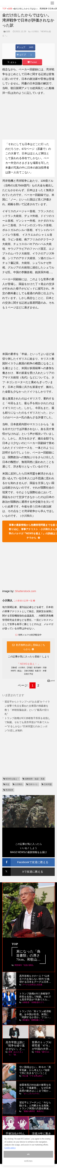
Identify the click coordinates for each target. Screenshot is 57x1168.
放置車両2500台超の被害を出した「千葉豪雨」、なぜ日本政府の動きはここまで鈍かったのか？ (35, 1088)
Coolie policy (10, 1148)
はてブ (22, 55)
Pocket (33, 62)
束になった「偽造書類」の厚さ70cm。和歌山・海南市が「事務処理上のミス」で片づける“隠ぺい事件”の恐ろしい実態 (28, 955)
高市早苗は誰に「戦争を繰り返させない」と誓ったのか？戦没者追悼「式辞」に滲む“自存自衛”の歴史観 (15, 1046)
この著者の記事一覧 (23, 600)
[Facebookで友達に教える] (28, 859)
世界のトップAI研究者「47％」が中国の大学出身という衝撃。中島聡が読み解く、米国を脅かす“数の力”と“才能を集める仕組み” (41, 1046)
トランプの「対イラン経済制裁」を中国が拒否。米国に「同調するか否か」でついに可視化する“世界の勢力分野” (35, 1014)
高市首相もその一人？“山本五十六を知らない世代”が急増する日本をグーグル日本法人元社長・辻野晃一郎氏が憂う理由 (35, 979)
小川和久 (19, 784)
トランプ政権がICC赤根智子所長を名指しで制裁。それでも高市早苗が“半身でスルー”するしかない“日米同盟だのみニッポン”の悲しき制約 (35, 996)
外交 (7, 784)
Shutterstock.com (25, 591)
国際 (8, 31)
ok (28, 1154)
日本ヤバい (33, 784)
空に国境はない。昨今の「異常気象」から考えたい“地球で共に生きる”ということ (35, 1070)
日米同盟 (48, 784)
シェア (21, 47)
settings (28, 1161)
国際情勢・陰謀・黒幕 (35, 779)
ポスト (13, 62)
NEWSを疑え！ (12, 779)
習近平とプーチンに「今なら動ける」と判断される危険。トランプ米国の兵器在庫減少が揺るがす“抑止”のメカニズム (35, 1105)
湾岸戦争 (9, 790)
